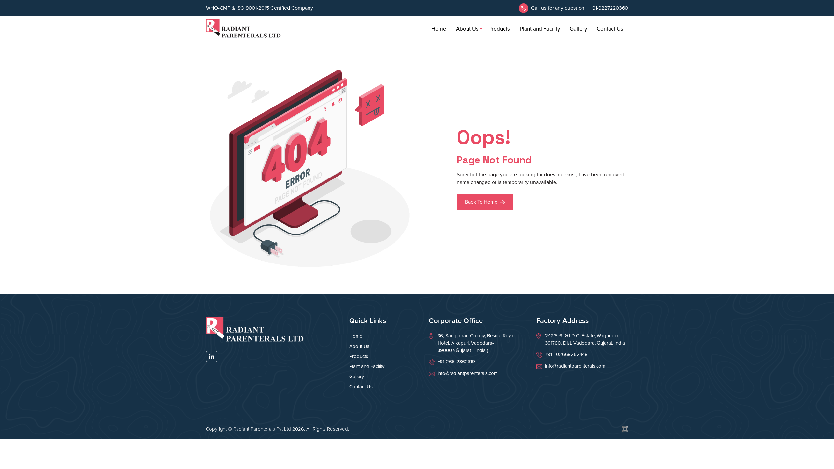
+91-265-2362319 (456, 361)
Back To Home (482, 202)
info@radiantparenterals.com (468, 373)
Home (438, 28)
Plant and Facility (540, 28)
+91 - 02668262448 (566, 354)
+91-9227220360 (608, 8)
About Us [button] (467, 28)
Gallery (578, 28)
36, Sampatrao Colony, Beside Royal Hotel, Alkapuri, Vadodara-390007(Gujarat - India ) (476, 343)
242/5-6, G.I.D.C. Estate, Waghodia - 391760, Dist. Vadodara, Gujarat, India (585, 339)
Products (499, 28)
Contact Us (610, 28)
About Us (359, 346)
